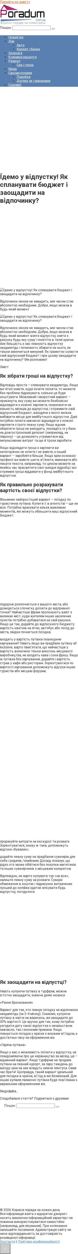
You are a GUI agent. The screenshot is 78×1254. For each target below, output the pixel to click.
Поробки (23, 77)
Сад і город (25, 65)
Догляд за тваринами (33, 81)
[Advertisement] (39, 129)
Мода (12, 69)
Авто (21, 45)
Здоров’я (15, 53)
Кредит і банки (28, 49)
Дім (11, 41)
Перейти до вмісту (15, 2)
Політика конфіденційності (39, 1242)
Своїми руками (20, 73)
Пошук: (6, 28)
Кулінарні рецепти (22, 57)
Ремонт (14, 61)
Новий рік (16, 37)
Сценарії (14, 85)
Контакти (7, 1242)
